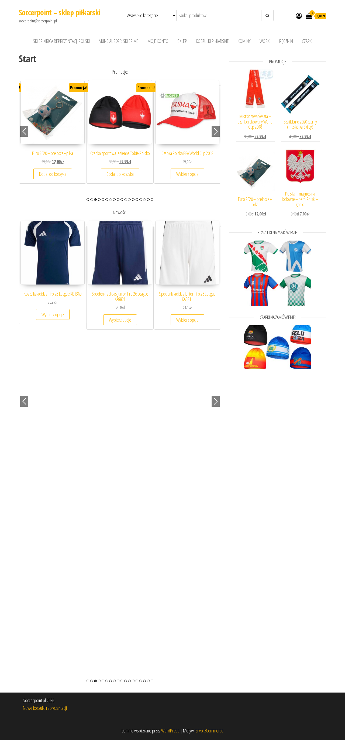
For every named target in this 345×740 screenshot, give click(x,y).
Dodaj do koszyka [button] (187, 179)
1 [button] (88, 199)
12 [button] (129, 199)
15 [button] (140, 199)
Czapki (307, 41)
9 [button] (118, 199)
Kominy (244, 41)
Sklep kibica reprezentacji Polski (61, 41)
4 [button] (99, 199)
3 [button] (95, 199)
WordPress (170, 730)
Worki (265, 41)
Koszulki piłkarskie (212, 41)
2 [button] (91, 199)
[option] (52, 137)
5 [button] (103, 199)
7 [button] (110, 199)
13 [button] (133, 199)
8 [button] (114, 199)
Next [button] (216, 131)
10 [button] (121, 199)
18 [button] (152, 199)
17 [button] (148, 199)
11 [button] (125, 199)
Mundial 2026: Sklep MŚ (119, 41)
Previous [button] (24, 131)
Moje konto (157, 41)
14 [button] (137, 199)
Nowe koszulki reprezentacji (45, 708)
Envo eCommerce (209, 730)
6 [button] (106, 199)
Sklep (182, 41)
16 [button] (144, 199)
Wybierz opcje (53, 179)
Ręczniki (286, 41)
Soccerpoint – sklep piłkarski (60, 12)
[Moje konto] (299, 16)
